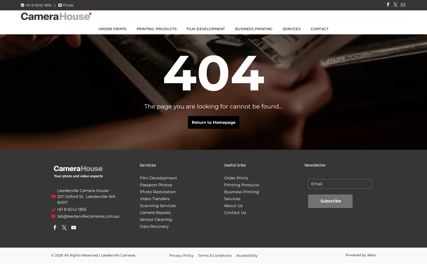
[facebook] (388, 5)
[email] (403, 5)
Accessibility (247, 255)
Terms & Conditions (215, 255)
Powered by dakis (360, 255)
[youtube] (73, 228)
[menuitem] (113, 29)
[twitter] (395, 5)
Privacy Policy (181, 255)
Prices (68, 5)
